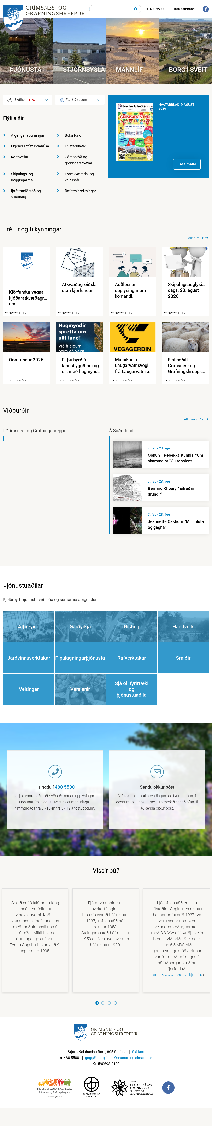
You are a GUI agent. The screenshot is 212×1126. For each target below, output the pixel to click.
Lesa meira (187, 164)
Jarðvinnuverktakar (28, 658)
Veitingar (29, 689)
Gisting (131, 627)
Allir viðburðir (193, 419)
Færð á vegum (76, 100)
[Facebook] (206, 9)
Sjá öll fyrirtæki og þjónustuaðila (131, 689)
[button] (97, 1003)
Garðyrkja (80, 627)
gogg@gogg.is (96, 1058)
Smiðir (183, 658)
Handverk (183, 627)
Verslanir (80, 689)
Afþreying (29, 627)
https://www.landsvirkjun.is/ (177, 974)
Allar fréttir (195, 238)
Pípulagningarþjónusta (80, 658)
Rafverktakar (131, 658)
